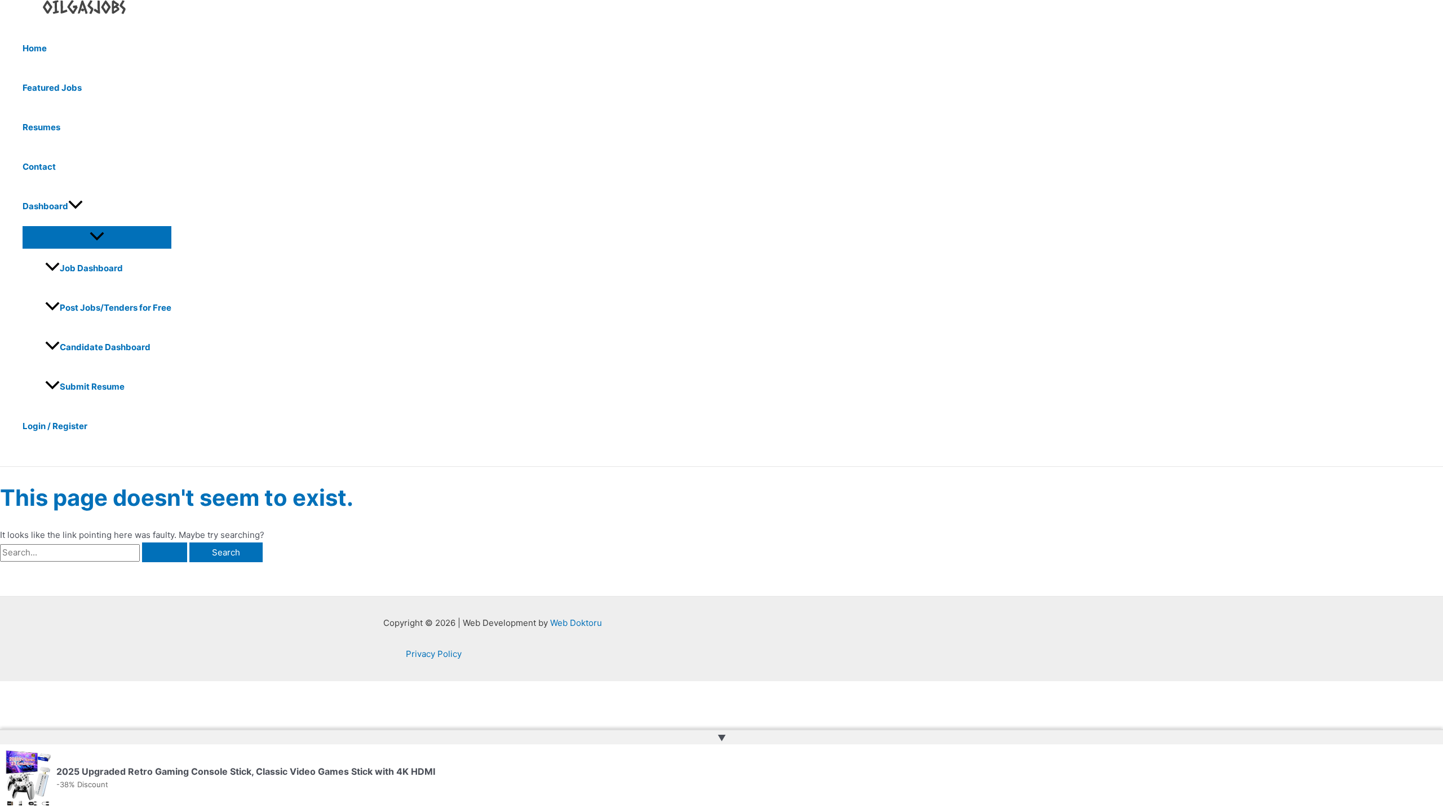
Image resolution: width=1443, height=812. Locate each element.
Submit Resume (92, 386)
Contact (39, 166)
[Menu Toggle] (97, 237)
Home (35, 48)
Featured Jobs (52, 87)
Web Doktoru (576, 622)
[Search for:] (94, 552)
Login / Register (55, 426)
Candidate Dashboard (105, 347)
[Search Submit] (164, 552)
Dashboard (45, 206)
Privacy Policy (434, 653)
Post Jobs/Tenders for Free (115, 307)
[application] (75, 206)
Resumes (41, 127)
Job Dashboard (91, 268)
